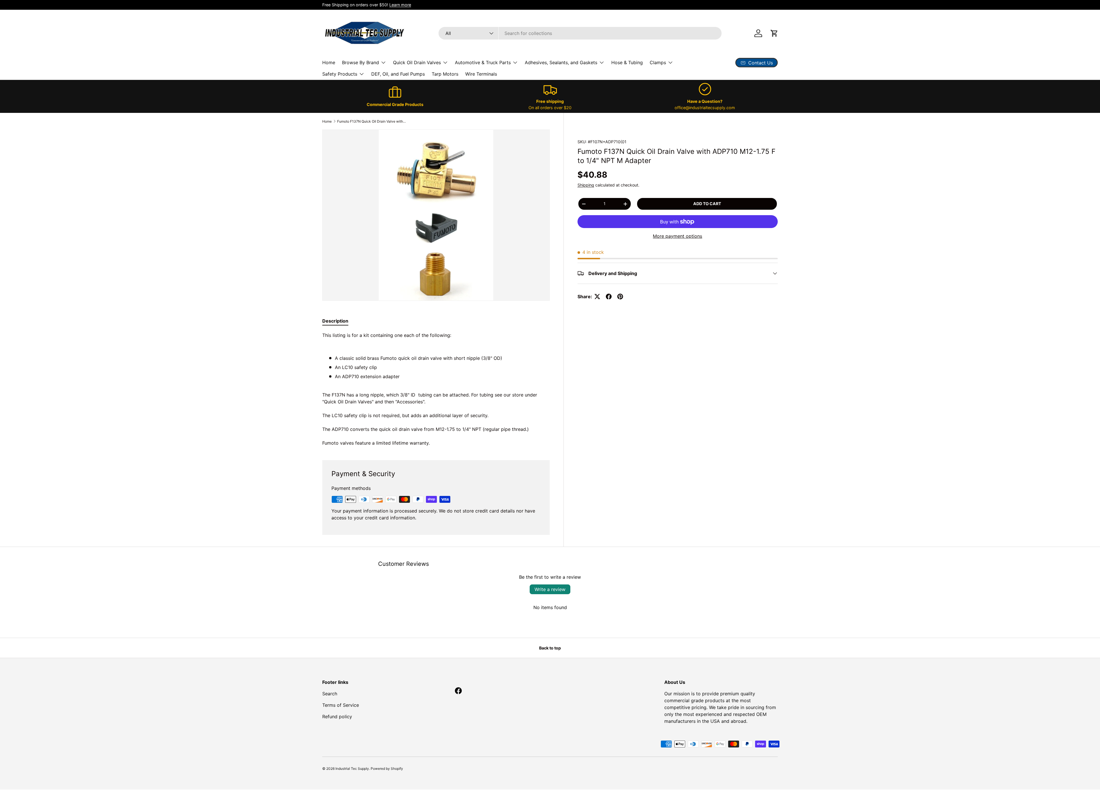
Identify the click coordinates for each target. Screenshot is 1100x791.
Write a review (550, 589)
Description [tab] (335, 321)
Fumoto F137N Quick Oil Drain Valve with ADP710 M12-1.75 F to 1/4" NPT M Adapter (371, 121)
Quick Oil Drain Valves (417, 62)
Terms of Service (340, 705)
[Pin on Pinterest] (620, 296)
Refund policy (337, 716)
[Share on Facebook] (608, 296)
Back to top (550, 647)
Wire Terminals (481, 74)
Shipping (586, 184)
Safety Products (339, 74)
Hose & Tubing (627, 62)
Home (328, 62)
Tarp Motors (445, 74)
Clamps (658, 62)
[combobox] (580, 33)
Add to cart (707, 203)
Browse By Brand (360, 62)
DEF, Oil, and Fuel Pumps (398, 74)
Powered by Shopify (387, 768)
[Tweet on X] (597, 296)
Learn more (400, 4)
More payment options (677, 236)
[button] (774, 33)
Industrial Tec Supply (352, 768)
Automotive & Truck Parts (483, 62)
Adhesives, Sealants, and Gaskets (561, 62)
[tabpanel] (436, 389)
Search (329, 693)
